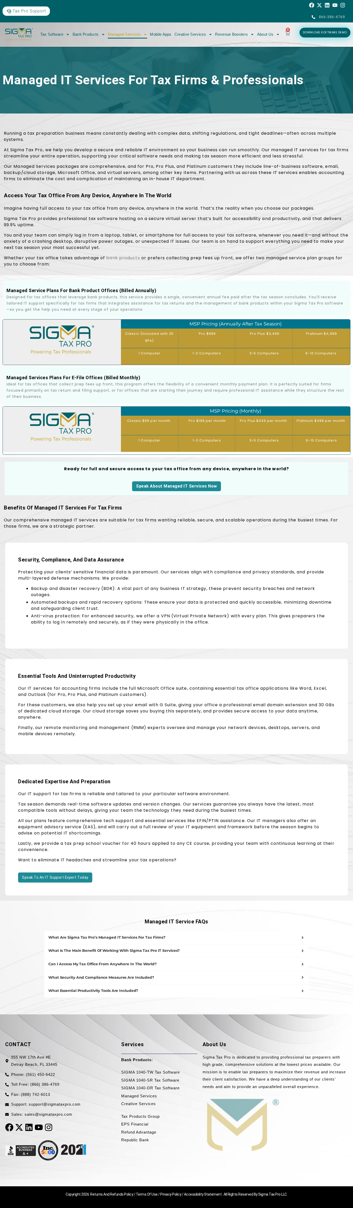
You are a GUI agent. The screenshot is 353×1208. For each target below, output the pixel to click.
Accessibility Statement (203, 1194)
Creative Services (190, 34)
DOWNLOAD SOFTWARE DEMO (325, 32)
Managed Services (124, 34)
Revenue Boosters (231, 34)
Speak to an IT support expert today (55, 877)
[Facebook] (311, 5)
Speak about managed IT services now (176, 486)
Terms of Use (147, 1194)
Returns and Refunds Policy (112, 1194)
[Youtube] (334, 5)
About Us (265, 34)
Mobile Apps (160, 34)
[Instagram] (342, 5)
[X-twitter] (319, 5)
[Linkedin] (327, 5)
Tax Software (51, 34)
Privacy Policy (171, 1194)
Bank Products (86, 34)
